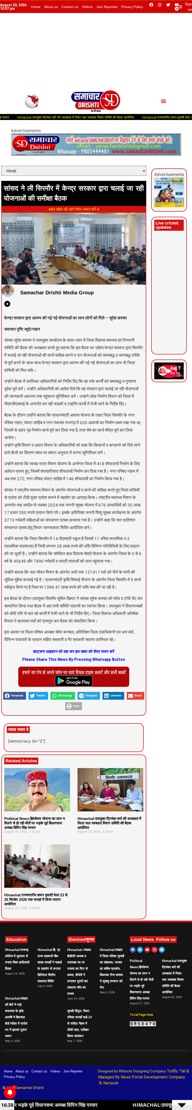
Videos (87, 7)
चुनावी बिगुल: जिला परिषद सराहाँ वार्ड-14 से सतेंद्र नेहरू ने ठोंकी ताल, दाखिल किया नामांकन (79, 1023)
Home (35, 7)
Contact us (70, 7)
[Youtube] (177, 5)
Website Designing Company (143, 1071)
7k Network (108, 1083)
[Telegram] (177, 9)
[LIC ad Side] (169, 205)
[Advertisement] (96, 51)
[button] (164, 101)
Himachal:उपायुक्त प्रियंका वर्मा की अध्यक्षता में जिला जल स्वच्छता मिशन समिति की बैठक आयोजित (109, 823)
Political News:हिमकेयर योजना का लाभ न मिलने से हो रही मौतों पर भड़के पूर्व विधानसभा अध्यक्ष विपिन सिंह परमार (34, 823)
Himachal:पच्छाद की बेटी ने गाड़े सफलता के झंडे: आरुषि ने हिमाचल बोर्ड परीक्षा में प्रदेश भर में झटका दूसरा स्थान (16, 1017)
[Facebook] (151, 5)
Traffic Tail (176, 1071)
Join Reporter (107, 7)
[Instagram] (160, 5)
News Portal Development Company (153, 1077)
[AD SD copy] (96, 154)
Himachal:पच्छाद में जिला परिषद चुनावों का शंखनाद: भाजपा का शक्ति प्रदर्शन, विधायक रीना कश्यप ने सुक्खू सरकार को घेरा (112, 968)
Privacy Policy (132, 7)
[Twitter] (168, 5)
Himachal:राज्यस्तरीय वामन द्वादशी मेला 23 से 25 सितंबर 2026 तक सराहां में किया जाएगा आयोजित (36, 899)
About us (51, 7)
